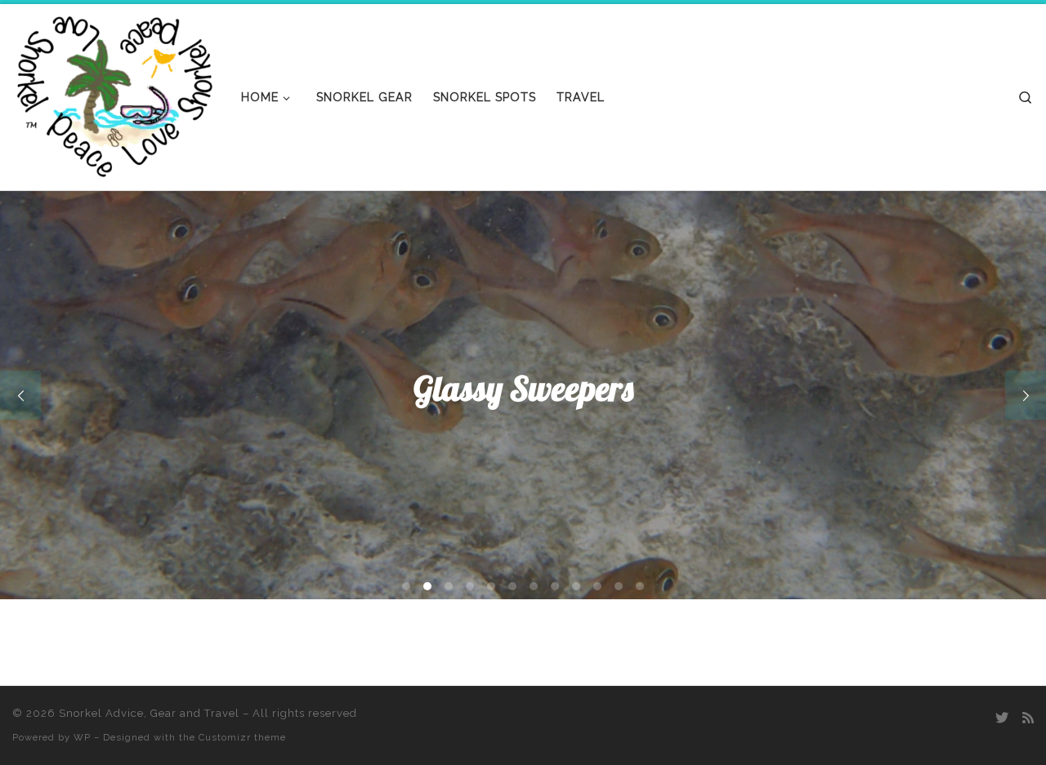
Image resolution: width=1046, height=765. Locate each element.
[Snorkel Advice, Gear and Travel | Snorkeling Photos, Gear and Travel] (114, 93)
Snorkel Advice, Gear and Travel (149, 713)
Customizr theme (242, 737)
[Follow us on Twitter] (1001, 718)
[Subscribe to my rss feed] (1028, 718)
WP (82, 737)
